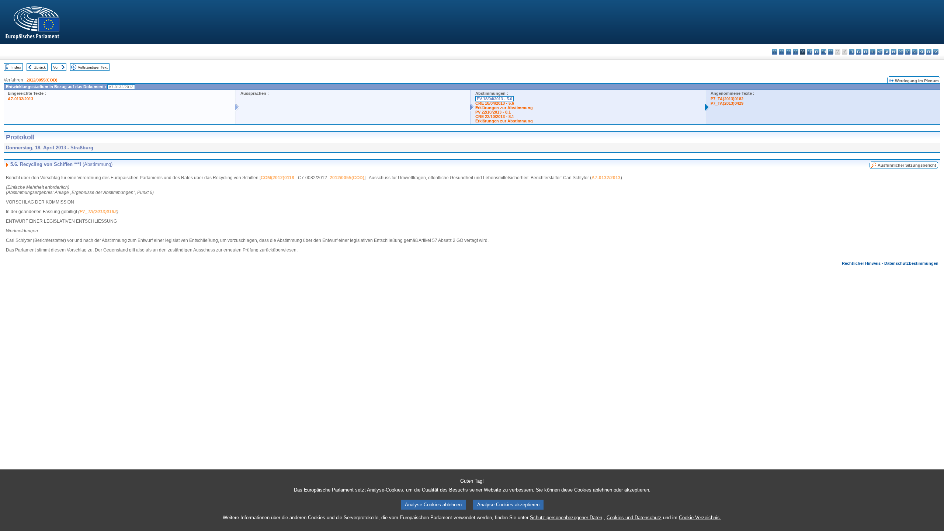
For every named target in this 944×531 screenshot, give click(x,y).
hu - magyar (872, 52)
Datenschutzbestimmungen (911, 263)
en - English (823, 52)
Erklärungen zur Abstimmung (504, 107)
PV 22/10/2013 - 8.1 (493, 112)
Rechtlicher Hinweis (861, 263)
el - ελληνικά (816, 52)
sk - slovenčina (914, 52)
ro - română (907, 52)
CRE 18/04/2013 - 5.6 (494, 103)
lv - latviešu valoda (858, 52)
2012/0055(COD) (42, 80)
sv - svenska (935, 52)
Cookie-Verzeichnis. (700, 517)
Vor (56, 67)
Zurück (40, 67)
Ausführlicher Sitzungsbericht (907, 165)
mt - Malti (879, 52)
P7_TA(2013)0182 (727, 99)
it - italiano (851, 52)
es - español (781, 52)
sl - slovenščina (921, 52)
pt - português (900, 52)
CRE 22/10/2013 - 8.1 (494, 116)
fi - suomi (928, 52)
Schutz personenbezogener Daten (566, 517)
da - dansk (795, 52)
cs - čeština (788, 52)
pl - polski (893, 52)
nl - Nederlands (886, 52)
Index (16, 67)
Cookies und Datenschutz (634, 517)
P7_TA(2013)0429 (727, 103)
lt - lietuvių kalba (865, 52)
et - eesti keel (809, 52)
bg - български (774, 52)
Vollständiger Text (93, 67)
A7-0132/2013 (20, 99)
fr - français (830, 52)
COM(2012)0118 (277, 177)
